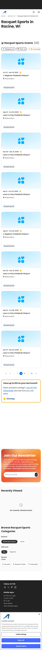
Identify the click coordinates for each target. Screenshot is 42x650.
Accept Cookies (21, 646)
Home (3, 16)
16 (31, 373)
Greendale (34, 564)
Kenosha (7, 564)
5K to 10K (7, 601)
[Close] (39, 614)
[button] (21, 49)
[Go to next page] (35, 373)
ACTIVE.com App (9, 596)
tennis (22, 542)
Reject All (21, 640)
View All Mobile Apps (11, 606)
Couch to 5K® (8, 598)
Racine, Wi (11, 16)
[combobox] (8, 49)
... (13, 373)
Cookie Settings (21, 634)
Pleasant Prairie (20, 564)
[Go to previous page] (6, 373)
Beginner (13, 552)
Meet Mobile (8, 603)
